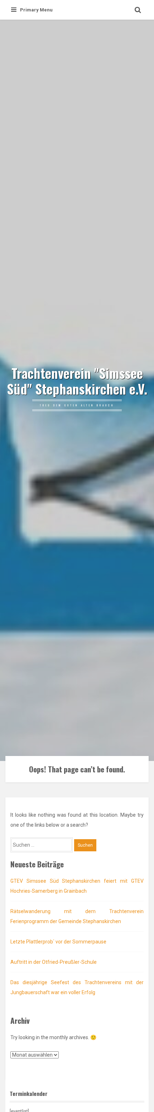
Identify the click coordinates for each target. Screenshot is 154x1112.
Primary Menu (36, 9)
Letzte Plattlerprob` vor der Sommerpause (58, 942)
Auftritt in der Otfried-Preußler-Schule (53, 962)
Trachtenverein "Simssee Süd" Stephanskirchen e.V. (77, 381)
